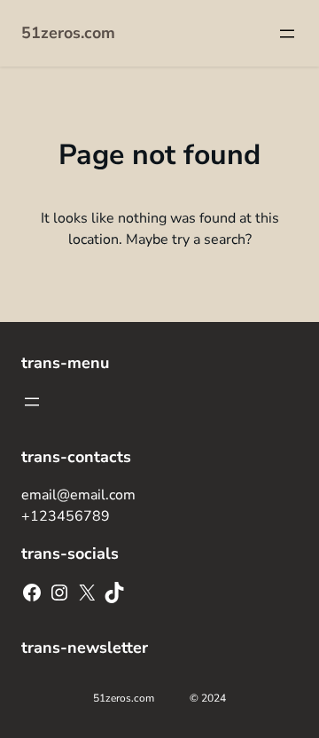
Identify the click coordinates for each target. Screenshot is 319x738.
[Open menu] (287, 33)
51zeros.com (68, 32)
